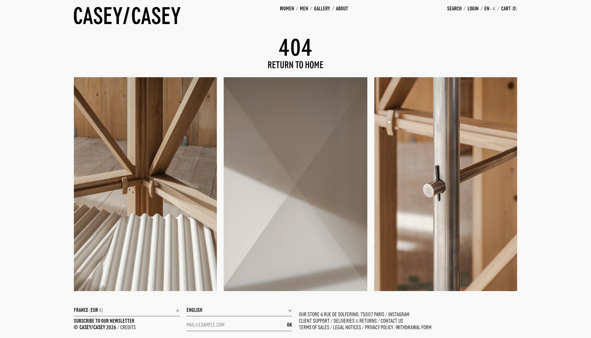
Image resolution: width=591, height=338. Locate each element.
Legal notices (347, 327)
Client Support (315, 321)
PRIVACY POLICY (379, 327)
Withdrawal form (413, 327)
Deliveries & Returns (356, 321)
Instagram (398, 314)
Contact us (392, 321)
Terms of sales (314, 327)
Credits (128, 327)
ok (289, 325)
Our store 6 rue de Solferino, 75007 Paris (342, 314)
